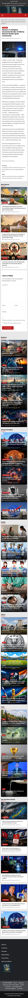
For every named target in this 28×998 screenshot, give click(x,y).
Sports (4, 625)
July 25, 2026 (14, 267)
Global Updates (14, 3)
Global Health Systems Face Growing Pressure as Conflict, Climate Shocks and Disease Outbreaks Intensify (14, 571)
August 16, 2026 (15, 390)
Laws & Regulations (17, 986)
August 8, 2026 (15, 407)
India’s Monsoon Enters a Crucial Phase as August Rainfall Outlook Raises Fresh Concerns (13, 739)
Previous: (13, 168)
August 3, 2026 (15, 211)
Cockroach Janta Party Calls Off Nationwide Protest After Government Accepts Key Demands (13, 263)
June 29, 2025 (16, 38)
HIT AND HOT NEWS (7, 38)
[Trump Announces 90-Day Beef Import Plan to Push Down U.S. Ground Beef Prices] (14, 893)
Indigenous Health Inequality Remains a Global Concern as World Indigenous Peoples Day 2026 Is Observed (13, 606)
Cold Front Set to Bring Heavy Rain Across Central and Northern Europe (12, 822)
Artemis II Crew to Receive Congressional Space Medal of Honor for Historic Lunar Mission (14, 444)
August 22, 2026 (15, 448)
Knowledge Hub (20, 5)
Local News (5, 27)
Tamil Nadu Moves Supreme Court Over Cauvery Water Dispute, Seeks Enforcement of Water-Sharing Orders (14, 208)
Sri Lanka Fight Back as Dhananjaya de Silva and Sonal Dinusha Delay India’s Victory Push (13, 629)
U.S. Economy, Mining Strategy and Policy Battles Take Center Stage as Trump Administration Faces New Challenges (12, 403)
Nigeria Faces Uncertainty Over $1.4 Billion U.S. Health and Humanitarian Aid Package (14, 589)
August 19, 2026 (15, 355)
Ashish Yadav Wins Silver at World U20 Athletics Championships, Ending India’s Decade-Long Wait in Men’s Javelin (13, 646)
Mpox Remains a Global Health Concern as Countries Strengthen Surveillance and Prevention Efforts (13, 554)
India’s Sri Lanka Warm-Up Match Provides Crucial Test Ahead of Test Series (12, 664)
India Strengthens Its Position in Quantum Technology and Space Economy (11, 479)
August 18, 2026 (15, 373)
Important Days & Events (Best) (11, 984)
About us (3, 944)
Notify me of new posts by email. (12, 323)
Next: (13, 176)
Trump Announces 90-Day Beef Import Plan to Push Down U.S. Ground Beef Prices (13, 904)
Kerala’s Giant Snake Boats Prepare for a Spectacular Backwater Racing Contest (14, 722)
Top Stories (5, 844)
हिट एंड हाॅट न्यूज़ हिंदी (6, 3)
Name (4, 305)
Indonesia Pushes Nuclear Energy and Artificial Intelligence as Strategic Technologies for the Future (13, 496)
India (4, 719)
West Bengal (11, 161)
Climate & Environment (10, 5)
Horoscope (8, 986)
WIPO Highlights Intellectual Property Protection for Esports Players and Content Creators (13, 876)
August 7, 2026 (15, 425)
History (15, 982)
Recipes (22, 984)
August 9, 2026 (15, 482)
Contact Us (4, 948)
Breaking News (6, 900)
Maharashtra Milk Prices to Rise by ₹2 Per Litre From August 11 (13, 792)
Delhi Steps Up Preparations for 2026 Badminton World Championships (13, 757)
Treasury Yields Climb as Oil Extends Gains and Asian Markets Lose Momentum (12, 369)
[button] (2, 15)
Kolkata (6, 161)
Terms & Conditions (6, 961)
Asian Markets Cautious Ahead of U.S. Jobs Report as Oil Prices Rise (13, 422)
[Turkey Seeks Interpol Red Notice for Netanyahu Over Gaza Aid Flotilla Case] (14, 837)
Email (16, 305)
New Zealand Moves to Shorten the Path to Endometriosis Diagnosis (13, 537)
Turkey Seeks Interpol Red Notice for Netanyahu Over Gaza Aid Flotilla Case (11, 849)
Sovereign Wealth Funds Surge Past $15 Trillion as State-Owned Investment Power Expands (13, 386)
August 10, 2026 (15, 465)
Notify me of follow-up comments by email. (13, 320)
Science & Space (6, 440)
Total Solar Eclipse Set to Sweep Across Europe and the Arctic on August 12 (13, 462)
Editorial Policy (5, 954)
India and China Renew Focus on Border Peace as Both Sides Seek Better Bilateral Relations (14, 773)
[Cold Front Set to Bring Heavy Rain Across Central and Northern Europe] (14, 810)
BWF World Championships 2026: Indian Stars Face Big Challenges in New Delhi (13, 682)
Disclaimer (4, 951)
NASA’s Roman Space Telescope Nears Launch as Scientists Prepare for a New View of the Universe (13, 514)
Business (4, 348)
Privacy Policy (5, 958)
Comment (5, 285)
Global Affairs (5, 817)
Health (4, 534)
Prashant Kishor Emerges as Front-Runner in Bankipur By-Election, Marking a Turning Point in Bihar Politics (13, 235)
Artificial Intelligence (10, 988)
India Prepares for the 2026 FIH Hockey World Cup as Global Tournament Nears (13, 699)
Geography (21, 982)
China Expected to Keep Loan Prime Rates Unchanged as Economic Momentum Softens (12, 351)
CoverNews (10, 995)
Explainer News (22, 3)
